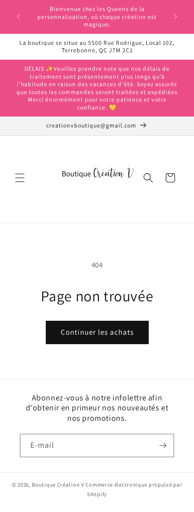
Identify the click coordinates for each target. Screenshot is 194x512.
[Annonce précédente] (18, 16)
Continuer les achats (97, 332)
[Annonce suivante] (176, 16)
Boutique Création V (58, 484)
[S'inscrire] (163, 445)
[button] (20, 178)
